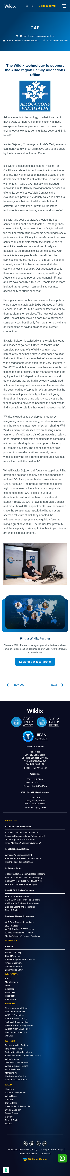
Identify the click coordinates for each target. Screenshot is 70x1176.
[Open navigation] (63, 5)
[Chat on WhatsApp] (62, 1158)
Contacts (9, 1099)
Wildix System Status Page (17, 1029)
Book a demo (47, 5)
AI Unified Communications (18, 826)
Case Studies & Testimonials (18, 1106)
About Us (9, 1089)
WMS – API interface (14, 1015)
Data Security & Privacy (16, 1032)
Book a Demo (11, 1113)
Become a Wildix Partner (16, 1045)
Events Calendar (13, 1110)
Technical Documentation (17, 1022)
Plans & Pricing (12, 1120)
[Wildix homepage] (10, 6)
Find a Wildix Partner (14, 1049)
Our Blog (9, 1036)
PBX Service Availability (16, 1018)
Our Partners (11, 1103)
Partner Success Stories (16, 1080)
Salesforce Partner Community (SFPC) (23, 1056)
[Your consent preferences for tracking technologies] (6, 1170)
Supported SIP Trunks (15, 1011)
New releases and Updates (17, 1008)
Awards (8, 1123)
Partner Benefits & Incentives (18, 1052)
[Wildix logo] (35, 710)
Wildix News (10, 1096)
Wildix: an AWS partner (15, 1093)
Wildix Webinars (12, 1069)
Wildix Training (12, 1059)
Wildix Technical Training (16, 1066)
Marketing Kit (11, 1073)
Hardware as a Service (15, 1076)
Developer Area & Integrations (19, 1025)
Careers (9, 1117)
